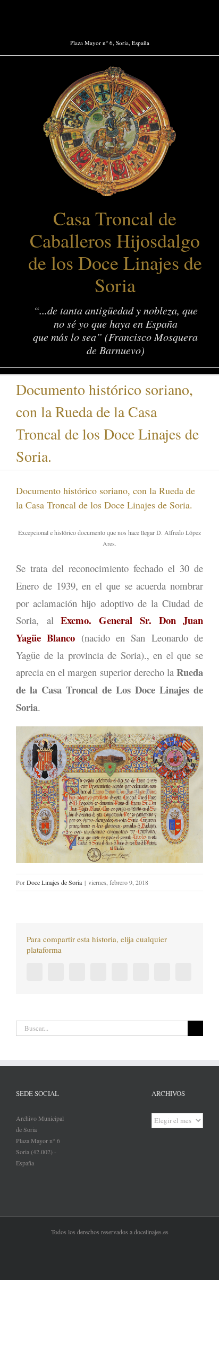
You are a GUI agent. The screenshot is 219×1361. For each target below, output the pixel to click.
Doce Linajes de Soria (54, 882)
